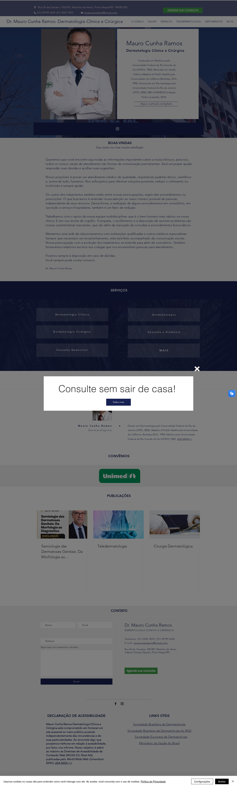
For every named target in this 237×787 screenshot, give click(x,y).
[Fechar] (233, 781)
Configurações (202, 781)
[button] (197, 368)
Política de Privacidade (153, 781)
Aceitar (222, 781)
